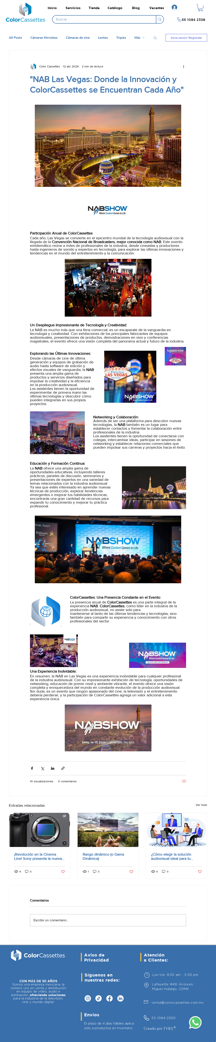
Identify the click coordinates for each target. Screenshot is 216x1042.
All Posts (15, 38)
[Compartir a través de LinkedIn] (53, 768)
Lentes (103, 38)
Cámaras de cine (78, 38)
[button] (200, 7)
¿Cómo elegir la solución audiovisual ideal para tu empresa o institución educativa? (171, 856)
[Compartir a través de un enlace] (63, 768)
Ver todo (201, 805)
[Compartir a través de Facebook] (32, 768)
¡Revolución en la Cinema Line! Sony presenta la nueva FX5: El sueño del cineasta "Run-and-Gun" (38, 856)
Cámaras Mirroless (43, 38)
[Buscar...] (159, 19)
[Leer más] (26, 19)
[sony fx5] (39, 830)
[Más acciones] (183, 66)
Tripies (121, 38)
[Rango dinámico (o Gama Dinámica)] (108, 830)
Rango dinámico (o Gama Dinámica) (103, 856)
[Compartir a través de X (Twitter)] (42, 768)
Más (137, 38)
